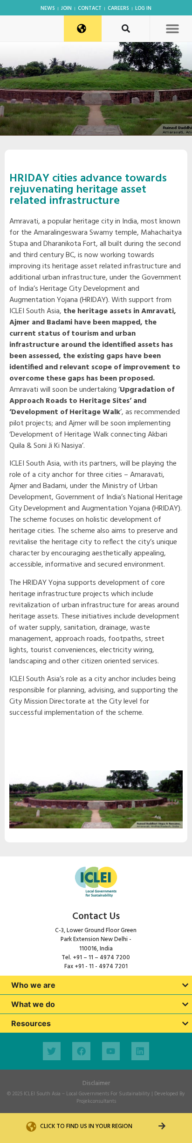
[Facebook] (81, 1051)
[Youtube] (111, 1051)
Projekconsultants (96, 1101)
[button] (172, 28)
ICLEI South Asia (42, 1094)
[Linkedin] (140, 1051)
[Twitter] (52, 1051)
